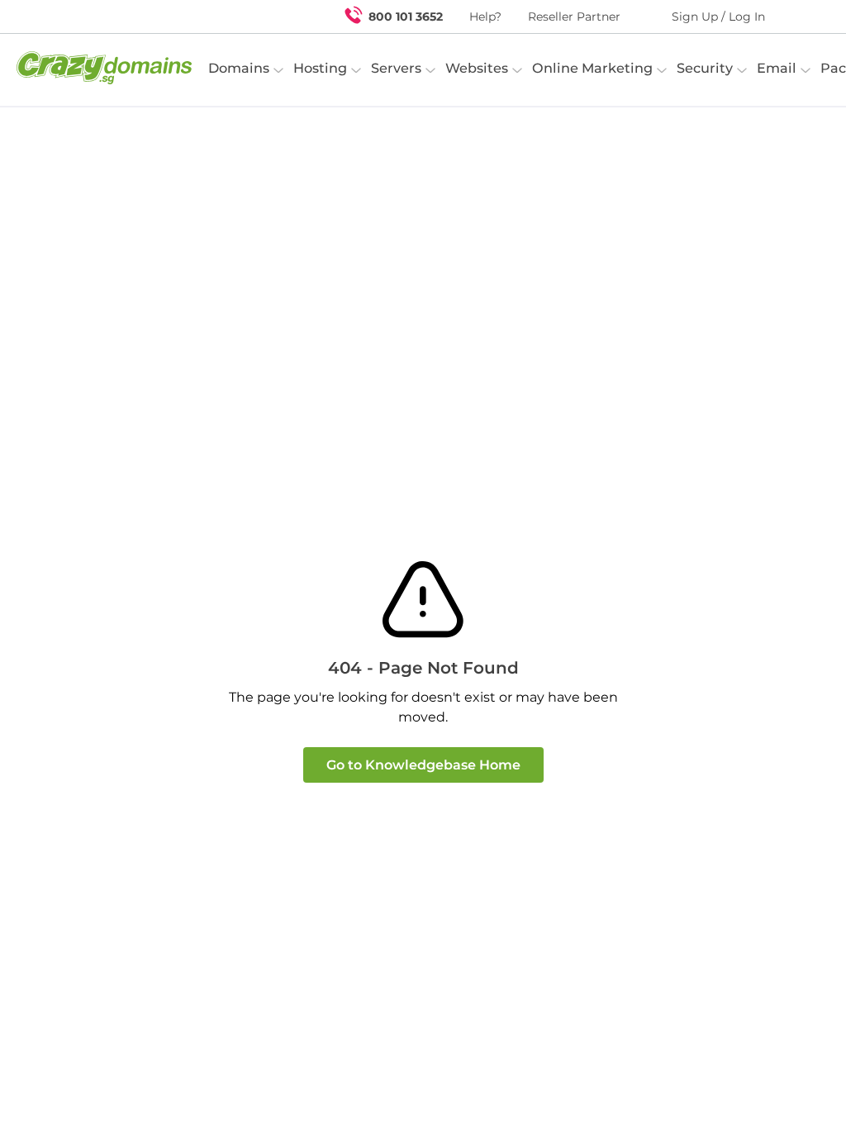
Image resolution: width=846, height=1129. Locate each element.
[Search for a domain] (801, 16)
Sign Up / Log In (718, 16)
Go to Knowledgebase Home (423, 765)
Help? (485, 16)
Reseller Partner (574, 16)
